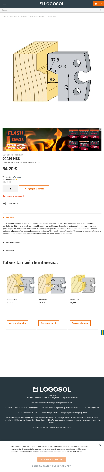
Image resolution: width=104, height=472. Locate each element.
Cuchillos (24, 16)
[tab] (52, 217)
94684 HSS (43, 300)
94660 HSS (12, 300)
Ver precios (7, 177)
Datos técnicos (13, 243)
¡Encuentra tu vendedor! (13, 196)
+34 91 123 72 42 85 (79, 408)
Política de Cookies (74, 451)
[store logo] (52, 3)
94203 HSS (74, 300)
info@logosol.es (93, 408)
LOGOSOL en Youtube (42, 413)
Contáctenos (52, 395)
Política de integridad (51, 398)
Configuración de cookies (69, 398)
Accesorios (13, 16)
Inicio (4, 16)
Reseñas (10, 250)
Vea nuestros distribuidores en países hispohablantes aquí (52, 403)
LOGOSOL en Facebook (25, 413)
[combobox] (52, 10)
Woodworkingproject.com (78, 413)
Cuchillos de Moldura (37, 16)
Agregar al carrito (17, 323)
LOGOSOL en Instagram (59, 413)
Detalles (10, 217)
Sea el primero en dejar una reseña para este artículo (21, 162)
